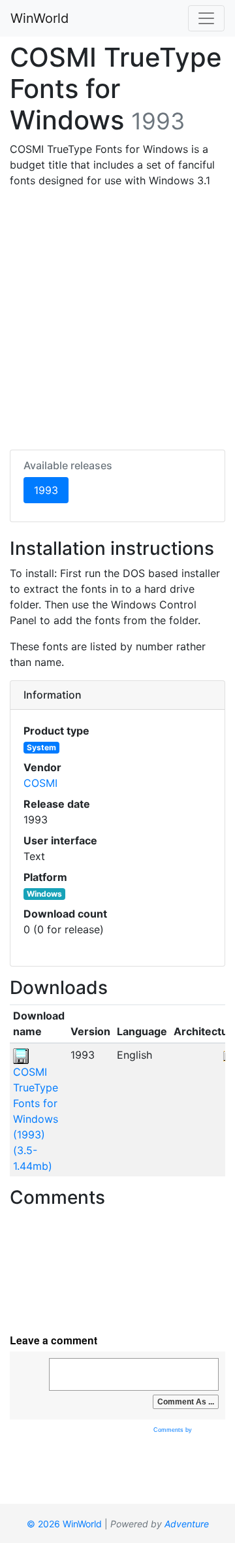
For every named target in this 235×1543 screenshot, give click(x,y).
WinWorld (39, 18)
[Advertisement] (117, 316)
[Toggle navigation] (206, 18)
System (41, 747)
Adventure (186, 1523)
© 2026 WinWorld (64, 1523)
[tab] (117, 695)
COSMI (40, 782)
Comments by (173, 1430)
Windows (44, 894)
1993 (51, 490)
